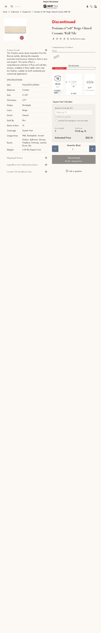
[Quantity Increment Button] (92, 148)
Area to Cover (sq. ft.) (64, 108)
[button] (15, 29)
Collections (15, 12)
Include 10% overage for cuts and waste (73, 120)
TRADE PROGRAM (50, 1)
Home (5, 12)
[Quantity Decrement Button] (55, 148)
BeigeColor (27, 12)
